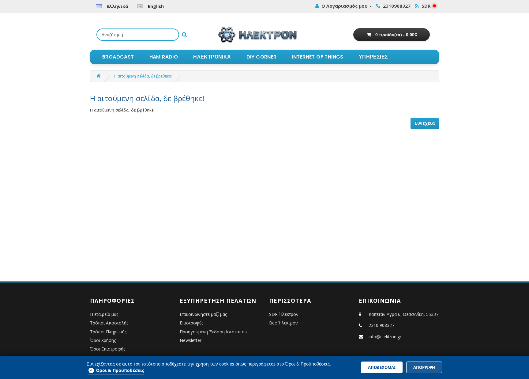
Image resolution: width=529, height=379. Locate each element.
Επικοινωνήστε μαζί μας (203, 314)
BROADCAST (118, 56)
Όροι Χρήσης (103, 340)
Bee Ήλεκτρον (283, 323)
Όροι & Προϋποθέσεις (117, 370)
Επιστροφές (191, 323)
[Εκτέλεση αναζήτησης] (184, 34)
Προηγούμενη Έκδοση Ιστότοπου (213, 332)
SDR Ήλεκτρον (283, 314)
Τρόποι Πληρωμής (108, 332)
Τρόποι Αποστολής (109, 323)
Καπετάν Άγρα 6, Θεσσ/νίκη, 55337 (402, 314)
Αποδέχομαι (382, 367)
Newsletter (190, 340)
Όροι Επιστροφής (107, 349)
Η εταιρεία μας (104, 314)
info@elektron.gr (385, 336)
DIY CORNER (261, 56)
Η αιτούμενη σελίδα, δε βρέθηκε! (143, 76)
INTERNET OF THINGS (317, 56)
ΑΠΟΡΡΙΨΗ (424, 367)
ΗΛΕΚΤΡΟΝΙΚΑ (212, 56)
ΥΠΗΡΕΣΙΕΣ (373, 56)
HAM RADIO (163, 56)
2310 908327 (381, 325)
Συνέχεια (425, 123)
